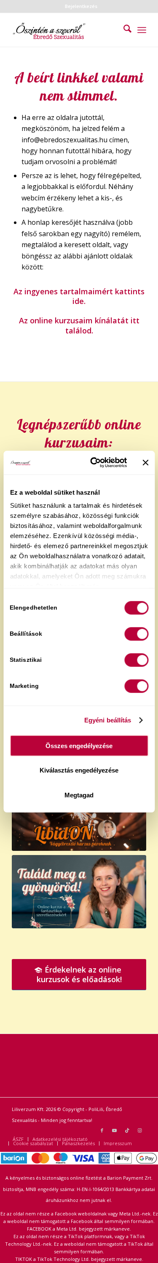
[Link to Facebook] (102, 1130)
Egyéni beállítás (107, 720)
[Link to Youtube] (114, 1130)
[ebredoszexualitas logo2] (65, 30)
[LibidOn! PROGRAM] (79, 813)
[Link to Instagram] (140, 1130)
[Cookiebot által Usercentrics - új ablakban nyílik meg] (94, 462)
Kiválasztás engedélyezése (79, 770)
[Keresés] (123, 30)
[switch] (136, 633)
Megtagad (79, 794)
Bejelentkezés (81, 6)
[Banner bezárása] (145, 463)
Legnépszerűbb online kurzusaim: (79, 433)
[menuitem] (81, 6)
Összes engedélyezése (79, 745)
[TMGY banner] (79, 891)
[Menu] (141, 30)
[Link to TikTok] (127, 1130)
